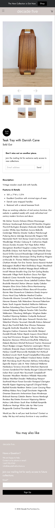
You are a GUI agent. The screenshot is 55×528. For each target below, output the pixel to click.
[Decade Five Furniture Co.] (27, 11)
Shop (42, 3)
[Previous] (20, 91)
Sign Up (27, 492)
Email (5, 480)
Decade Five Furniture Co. (30, 509)
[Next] (35, 91)
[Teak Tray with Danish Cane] (27, 54)
